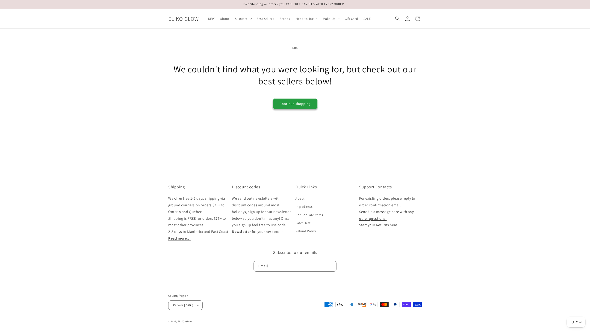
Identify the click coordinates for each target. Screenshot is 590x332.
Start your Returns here (378, 224)
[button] (243, 19)
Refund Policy (305, 231)
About (300, 198)
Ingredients (304, 207)
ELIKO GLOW (185, 321)
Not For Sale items (309, 215)
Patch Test (303, 223)
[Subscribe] (331, 266)
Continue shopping (295, 103)
